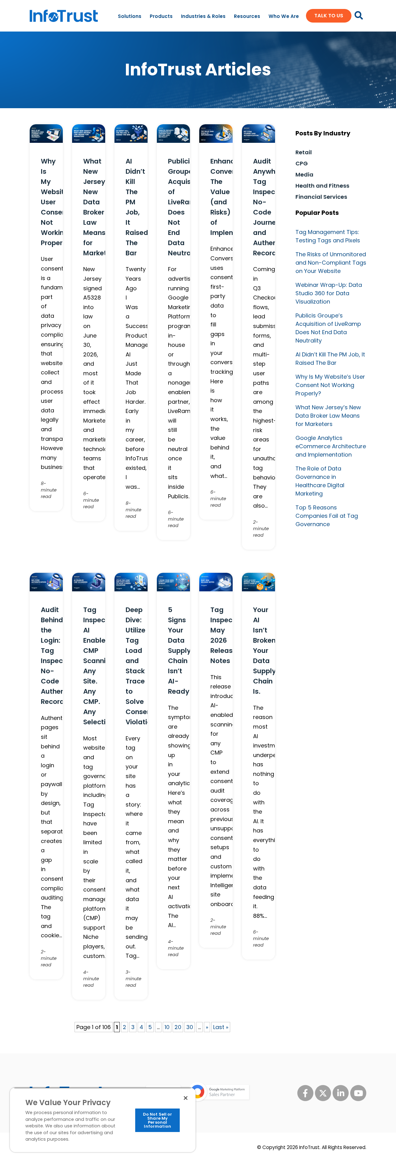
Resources (247, 16)
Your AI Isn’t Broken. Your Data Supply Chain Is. (265, 650)
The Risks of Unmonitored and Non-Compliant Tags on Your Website (330, 262)
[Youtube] (358, 1093)
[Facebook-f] (305, 1093)
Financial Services (321, 197)
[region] (103, 1120)
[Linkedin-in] (341, 1093)
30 (189, 1027)
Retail (303, 152)
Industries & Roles (203, 16)
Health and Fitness (322, 185)
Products (161, 16)
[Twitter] (323, 1093)
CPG (301, 163)
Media (304, 174)
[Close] (185, 1098)
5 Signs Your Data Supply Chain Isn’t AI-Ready (179, 650)
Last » (220, 1027)
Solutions (129, 16)
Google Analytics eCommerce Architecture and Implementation (330, 446)
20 (177, 1027)
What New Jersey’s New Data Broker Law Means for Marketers (328, 415)
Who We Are (284, 16)
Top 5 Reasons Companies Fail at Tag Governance (326, 516)
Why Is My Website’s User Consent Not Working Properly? (330, 385)
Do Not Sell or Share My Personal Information (157, 1120)
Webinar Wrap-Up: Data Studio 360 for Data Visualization (328, 293)
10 (167, 1027)
